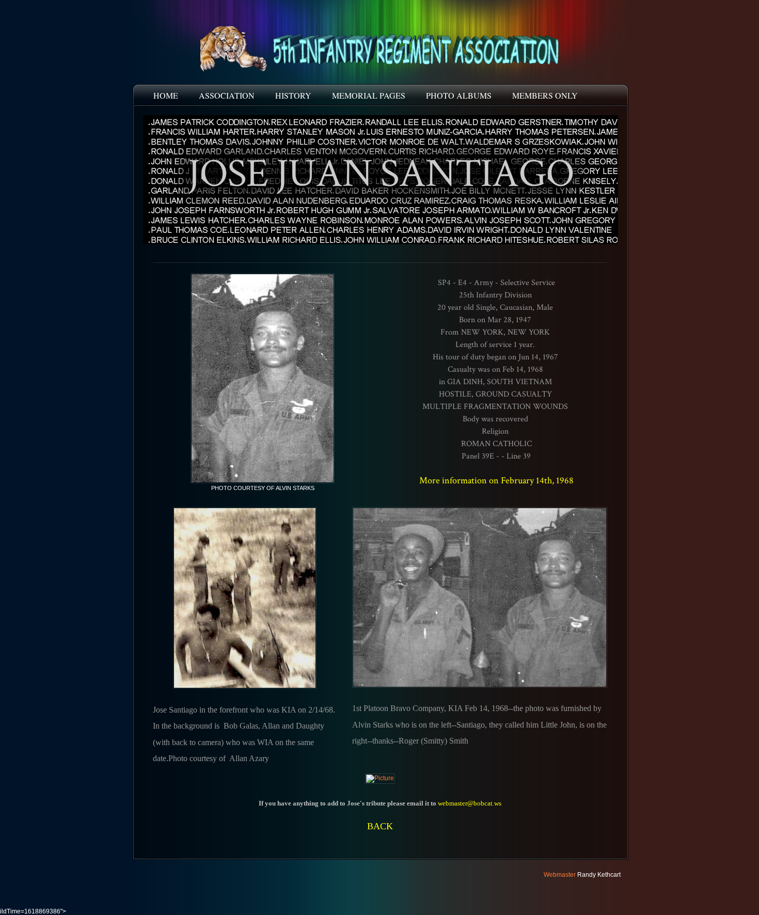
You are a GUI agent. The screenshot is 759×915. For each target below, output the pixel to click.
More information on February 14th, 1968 (496, 480)
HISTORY (293, 95)
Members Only (545, 95)
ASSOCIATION (227, 95)
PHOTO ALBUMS (459, 95)
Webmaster (560, 874)
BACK (380, 826)
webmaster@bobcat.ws (469, 803)
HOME (165, 95)
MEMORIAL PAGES (368, 95)
